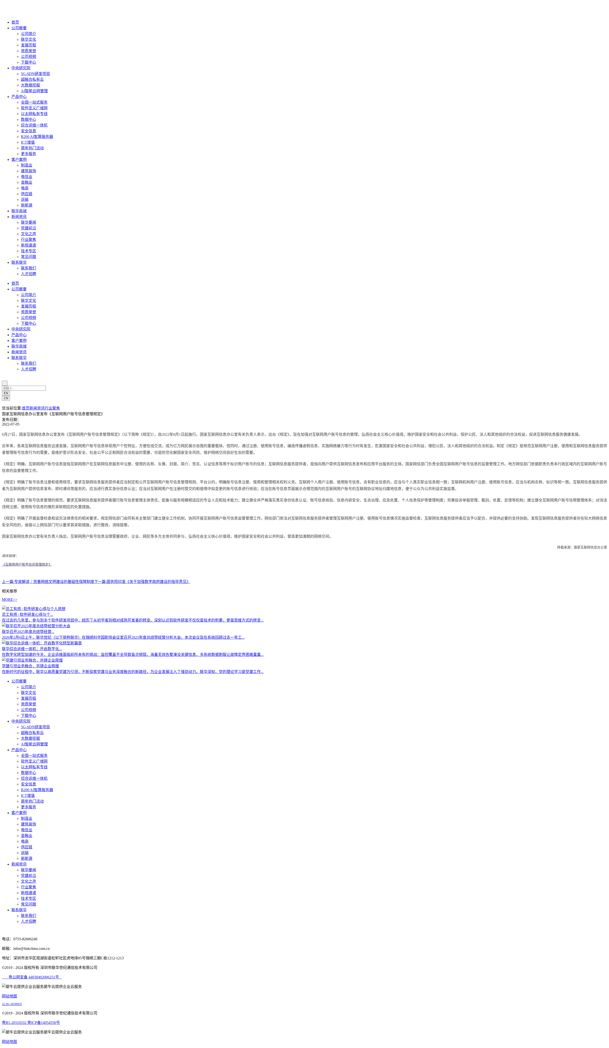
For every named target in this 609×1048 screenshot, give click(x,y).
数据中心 (28, 119)
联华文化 (28, 39)
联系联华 (19, 262)
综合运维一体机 (34, 125)
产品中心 (19, 97)
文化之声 (28, 234)
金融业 (26, 182)
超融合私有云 (32, 79)
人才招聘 (28, 274)
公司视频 (28, 57)
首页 (15, 22)
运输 (25, 199)
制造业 (26, 165)
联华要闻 (28, 222)
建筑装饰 (28, 171)
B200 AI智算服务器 (37, 137)
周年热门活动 (32, 148)
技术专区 (28, 251)
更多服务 (28, 154)
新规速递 (28, 245)
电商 (25, 188)
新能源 (26, 205)
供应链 (26, 194)
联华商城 (19, 211)
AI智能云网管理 (34, 91)
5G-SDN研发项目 (35, 74)
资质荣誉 (28, 51)
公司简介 (28, 34)
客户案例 (19, 159)
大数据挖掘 (30, 85)
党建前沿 (28, 228)
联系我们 (28, 268)
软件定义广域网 (34, 108)
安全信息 (28, 131)
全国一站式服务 (34, 102)
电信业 (26, 177)
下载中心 (28, 62)
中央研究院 (20, 68)
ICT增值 (28, 142)
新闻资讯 (19, 217)
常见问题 (28, 257)
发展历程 (28, 45)
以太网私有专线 (34, 114)
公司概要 (19, 28)
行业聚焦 (28, 240)
